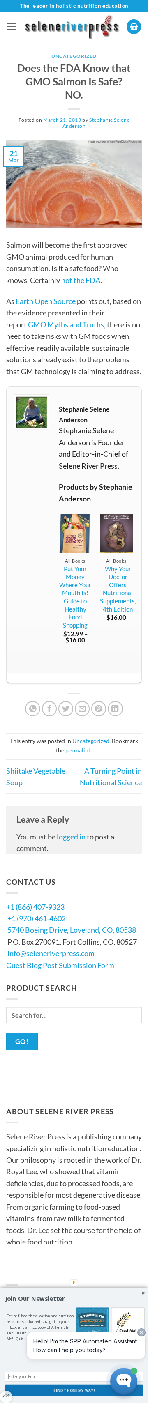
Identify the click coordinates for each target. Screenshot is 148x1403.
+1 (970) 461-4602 (36, 918)
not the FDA (80, 280)
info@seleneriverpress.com (51, 953)
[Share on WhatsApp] (32, 708)
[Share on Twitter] (66, 708)
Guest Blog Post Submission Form (60, 965)
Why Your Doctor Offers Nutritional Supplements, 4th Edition (118, 589)
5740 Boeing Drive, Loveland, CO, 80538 (71, 929)
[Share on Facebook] (49, 708)
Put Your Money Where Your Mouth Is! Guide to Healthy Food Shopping (75, 597)
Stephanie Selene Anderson (96, 123)
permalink (78, 750)
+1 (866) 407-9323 (35, 906)
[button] (11, 26)
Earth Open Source (46, 301)
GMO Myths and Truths (66, 324)
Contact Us (31, 1273)
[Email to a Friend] (82, 708)
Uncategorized (74, 56)
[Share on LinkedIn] (115, 708)
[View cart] (134, 26)
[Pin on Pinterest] (98, 708)
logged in (71, 836)
